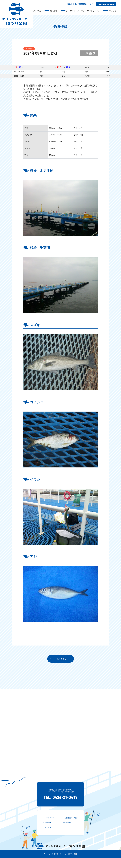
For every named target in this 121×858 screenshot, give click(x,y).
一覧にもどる (60, 659)
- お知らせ (47, 822)
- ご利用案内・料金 (70, 818)
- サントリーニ (48, 827)
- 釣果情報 (67, 822)
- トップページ (48, 818)
